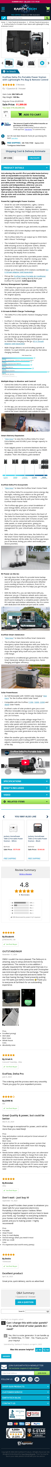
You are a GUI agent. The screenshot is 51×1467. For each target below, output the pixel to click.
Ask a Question (25, 1302)
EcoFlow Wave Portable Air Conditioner (30, 276)
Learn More (14, 138)
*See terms (28, 129)
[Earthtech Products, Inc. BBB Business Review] (14, 1414)
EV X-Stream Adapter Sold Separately (26, 271)
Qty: (6, 112)
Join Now (42, 1373)
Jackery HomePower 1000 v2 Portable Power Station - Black (37, 838)
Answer (6, 1356)
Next (48, 43)
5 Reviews (20, 84)
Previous (3, 817)
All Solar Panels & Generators (39, 22)
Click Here (9, 439)
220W (42, 702)
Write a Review (25, 874)
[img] (8, 84)
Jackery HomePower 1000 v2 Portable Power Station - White (13, 838)
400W (7, 704)
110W (30, 702)
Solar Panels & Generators (17, 22)
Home (3, 22)
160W (36, 702)
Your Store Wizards (28, 1454)
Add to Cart (32, 114)
